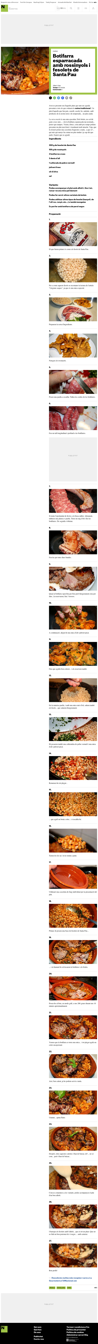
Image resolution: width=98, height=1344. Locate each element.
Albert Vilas (57, 85)
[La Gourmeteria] (4, 8)
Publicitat (38, 1336)
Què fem (37, 1330)
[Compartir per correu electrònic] (66, 97)
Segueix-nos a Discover (9, 2)
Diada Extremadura (80, 2)
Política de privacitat (76, 1330)
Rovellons (61, 1287)
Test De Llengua (26, 2)
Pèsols (52, 1287)
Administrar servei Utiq (77, 1335)
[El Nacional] (4, 1329)
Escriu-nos (39, 1339)
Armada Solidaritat (65, 2)
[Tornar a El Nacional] (61, 8)
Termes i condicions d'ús (78, 1327)
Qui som (37, 1327)
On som (37, 1332)
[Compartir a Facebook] (62, 97)
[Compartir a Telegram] (58, 97)
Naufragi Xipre (38, 2)
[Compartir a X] (50, 97)
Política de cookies (75, 1332)
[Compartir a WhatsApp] (54, 97)
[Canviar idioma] (86, 8)
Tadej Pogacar (51, 2)
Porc (69, 1287)
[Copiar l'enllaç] (70, 97)
